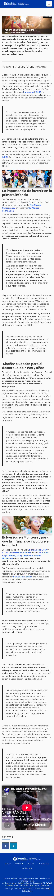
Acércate (27, 868)
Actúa (31, 864)
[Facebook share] (5, 845)
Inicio (8, 864)
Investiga (43, 864)
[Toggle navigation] (49, 3)
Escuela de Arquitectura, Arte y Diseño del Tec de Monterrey (25, 555)
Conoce (19, 864)
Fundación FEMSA (38, 550)
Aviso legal (9, 889)
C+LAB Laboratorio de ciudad (16, 552)
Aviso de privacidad (41, 889)
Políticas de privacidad (23, 889)
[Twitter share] (13, 845)
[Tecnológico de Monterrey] (16, 3)
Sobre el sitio (27, 891)
